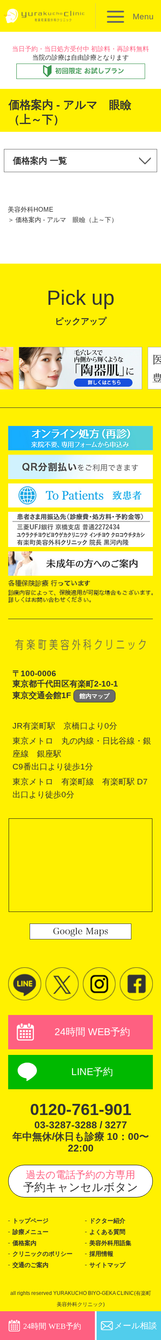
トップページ (30, 1220)
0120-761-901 (80, 1109)
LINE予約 (92, 1072)
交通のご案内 (30, 1264)
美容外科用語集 (110, 1243)
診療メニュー (30, 1231)
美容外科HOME (30, 209)
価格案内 (24, 1243)
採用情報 (101, 1253)
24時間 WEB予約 (92, 1032)
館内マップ (94, 696)
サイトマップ (107, 1264)
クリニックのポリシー (42, 1253)
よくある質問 (107, 1231)
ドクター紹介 (107, 1220)
